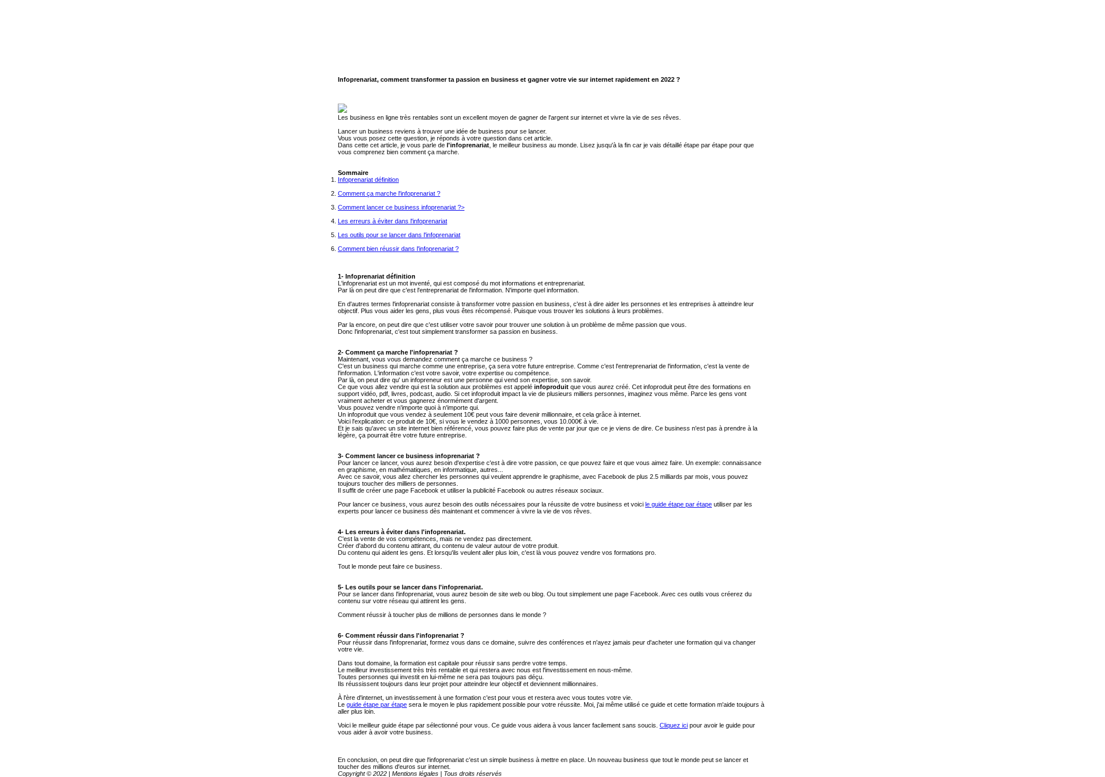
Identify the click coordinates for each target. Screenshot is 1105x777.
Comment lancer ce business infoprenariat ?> (401, 207)
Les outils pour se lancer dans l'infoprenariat (399, 234)
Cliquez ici (674, 725)
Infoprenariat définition (368, 179)
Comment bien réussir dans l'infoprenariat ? (398, 248)
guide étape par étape (376, 704)
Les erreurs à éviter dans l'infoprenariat (392, 221)
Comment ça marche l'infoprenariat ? (389, 193)
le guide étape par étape (678, 504)
